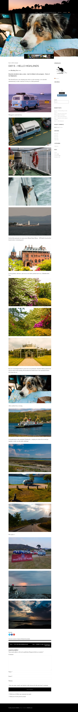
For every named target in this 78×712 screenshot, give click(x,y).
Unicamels (57, 82)
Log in (55, 152)
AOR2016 (65, 12)
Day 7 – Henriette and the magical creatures (41, 645)
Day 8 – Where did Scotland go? (60, 116)
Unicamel (16, 62)
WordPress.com (29, 707)
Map (41, 12)
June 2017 (56, 136)
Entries (56, 154)
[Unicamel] (39, 10)
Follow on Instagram (62, 95)
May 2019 (56, 133)
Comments (57, 155)
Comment (11, 654)
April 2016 (56, 139)
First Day (61, 127)
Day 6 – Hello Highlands (59, 121)
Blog (37, 12)
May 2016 (56, 138)
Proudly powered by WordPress (14, 707)
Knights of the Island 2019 (49, 12)
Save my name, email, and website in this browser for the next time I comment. (28, 685)
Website (11, 681)
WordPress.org (57, 157)
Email (10, 676)
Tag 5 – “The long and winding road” (19, 644)
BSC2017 (59, 12)
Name (10, 672)
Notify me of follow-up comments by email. (20, 694)
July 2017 (56, 135)
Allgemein (19, 638)
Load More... (62, 93)
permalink (28, 638)
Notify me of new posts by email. (18, 696)
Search (55, 99)
